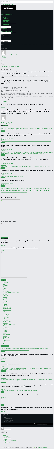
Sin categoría (6, 334)
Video (4, 341)
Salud (4, 333)
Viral (4, 343)
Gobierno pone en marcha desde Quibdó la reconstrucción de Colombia (20, 395)
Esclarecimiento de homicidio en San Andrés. (13, 180)
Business (5, 285)
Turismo (5, 339)
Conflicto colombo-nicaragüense (11, 292)
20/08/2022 (3, 250)
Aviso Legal (6, 414)
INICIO (4, 17)
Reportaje (5, 331)
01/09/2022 (3, 245)
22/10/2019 (3, 56)
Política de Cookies (7, 418)
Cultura (5, 298)
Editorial (5, 304)
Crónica (5, 297)
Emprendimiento (7, 308)
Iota (4, 318)
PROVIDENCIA (6, 24)
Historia (5, 311)
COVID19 (5, 295)
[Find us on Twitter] (1, 2)
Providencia (6, 328)
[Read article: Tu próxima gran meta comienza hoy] (27, 360)
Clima (4, 288)
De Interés (5, 300)
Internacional (6, 315)
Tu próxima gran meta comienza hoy (10, 364)
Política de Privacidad (8, 420)
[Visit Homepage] (7, 4)
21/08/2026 (3, 184)
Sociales (5, 336)
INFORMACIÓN (6, 20)
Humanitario (6, 313)
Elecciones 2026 (7, 307)
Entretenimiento (7, 310)
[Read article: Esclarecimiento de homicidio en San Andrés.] (27, 176)
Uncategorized (6, 340)
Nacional (5, 323)
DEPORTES (5, 18)
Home (2, 41)
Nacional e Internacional (9, 324)
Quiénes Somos (7, 421)
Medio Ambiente (7, 321)
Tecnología (6, 337)
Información (6, 314)
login (5, 194)
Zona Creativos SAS (42, 424)
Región (5, 330)
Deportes (5, 301)
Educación (5, 305)
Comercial (5, 289)
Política (5, 327)
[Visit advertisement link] (14, 277)
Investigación (6, 317)
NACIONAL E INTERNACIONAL (9, 23)
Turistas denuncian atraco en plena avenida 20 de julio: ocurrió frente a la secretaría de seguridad (27, 170)
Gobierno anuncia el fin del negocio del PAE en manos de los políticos (19, 248)
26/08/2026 (3, 139)
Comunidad (6, 291)
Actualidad (5, 282)
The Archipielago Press (13, 55)
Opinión (5, 326)
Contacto (5, 294)
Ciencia (5, 287)
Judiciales (6, 41)
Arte (4, 284)
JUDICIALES (5, 28)
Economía (5, 302)
